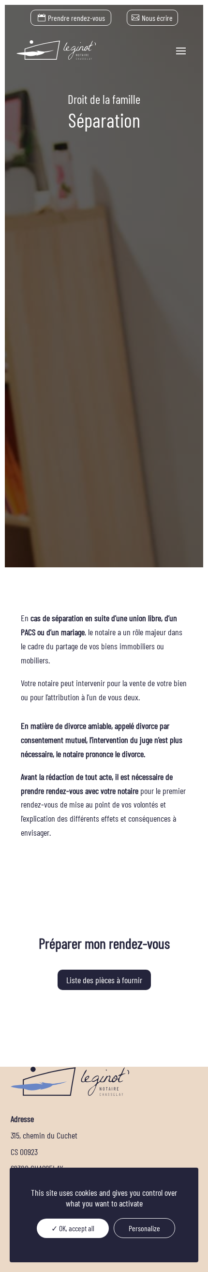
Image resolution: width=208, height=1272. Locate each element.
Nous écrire (157, 17)
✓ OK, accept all (72, 1228)
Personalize (144, 1228)
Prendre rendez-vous (76, 17)
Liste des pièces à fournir (104, 980)
